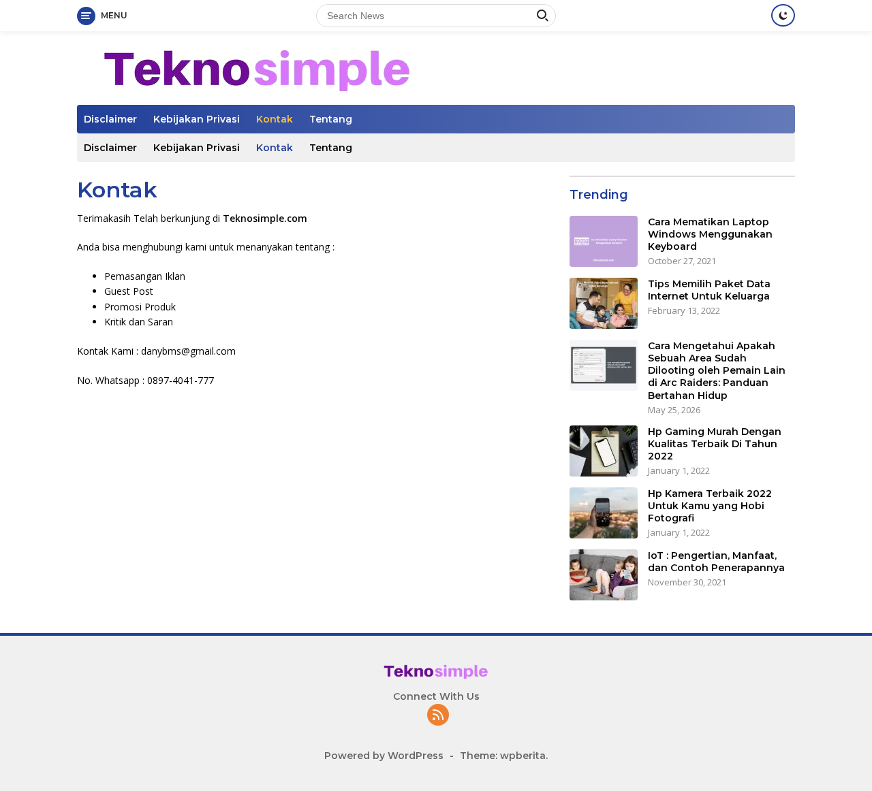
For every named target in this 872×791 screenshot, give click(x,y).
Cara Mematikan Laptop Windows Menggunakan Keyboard (710, 234)
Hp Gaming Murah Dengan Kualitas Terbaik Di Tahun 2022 (714, 443)
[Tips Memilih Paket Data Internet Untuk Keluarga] (604, 303)
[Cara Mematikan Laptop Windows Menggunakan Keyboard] (604, 241)
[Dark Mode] (783, 15)
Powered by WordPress (383, 755)
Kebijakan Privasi (196, 119)
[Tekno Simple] (257, 67)
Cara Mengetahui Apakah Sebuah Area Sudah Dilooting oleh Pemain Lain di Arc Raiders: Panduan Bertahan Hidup (716, 371)
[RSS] (438, 716)
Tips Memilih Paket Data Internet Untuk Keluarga (709, 290)
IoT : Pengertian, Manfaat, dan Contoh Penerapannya (716, 561)
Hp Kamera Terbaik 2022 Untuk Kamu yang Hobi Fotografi (710, 505)
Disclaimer (110, 119)
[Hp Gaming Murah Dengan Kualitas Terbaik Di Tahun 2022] (604, 451)
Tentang (330, 119)
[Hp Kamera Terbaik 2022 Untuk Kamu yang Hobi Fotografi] (604, 512)
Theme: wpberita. (504, 755)
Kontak (274, 119)
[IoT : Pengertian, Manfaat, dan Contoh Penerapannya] (604, 574)
